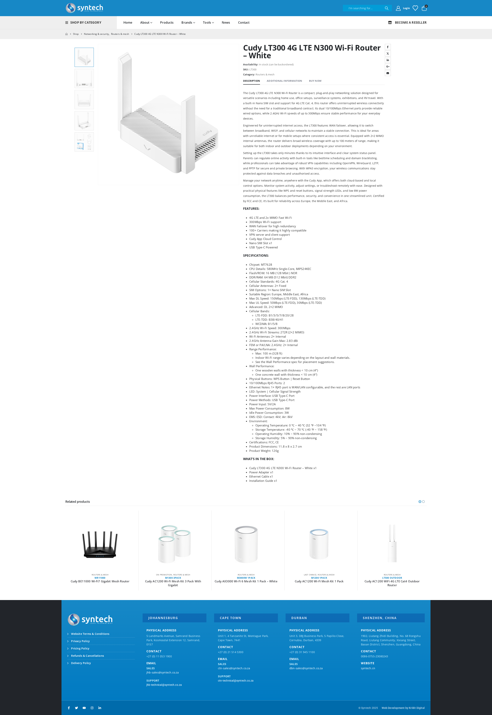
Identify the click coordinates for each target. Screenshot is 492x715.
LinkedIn (388, 60)
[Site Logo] (84, 8)
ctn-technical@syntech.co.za (235, 680)
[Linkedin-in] (99, 707)
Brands (186, 22)
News (226, 22)
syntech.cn (368, 668)
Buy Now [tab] (315, 80)
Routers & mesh (265, 74)
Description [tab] (251, 80)
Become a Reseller (410, 22)
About (145, 22)
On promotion (91, 574)
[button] (98, 114)
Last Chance (237, 574)
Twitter (388, 53)
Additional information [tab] (284, 80)
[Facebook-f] (68, 707)
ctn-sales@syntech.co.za (234, 668)
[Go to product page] (100, 544)
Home (127, 22)
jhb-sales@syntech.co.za (162, 672)
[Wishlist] (415, 8)
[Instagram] (92, 707)
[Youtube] (84, 707)
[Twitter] (76, 707)
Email (388, 73)
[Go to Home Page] (66, 34)
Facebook (388, 47)
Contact (244, 22)
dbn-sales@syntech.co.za (306, 668)
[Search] (386, 8)
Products (167, 22)
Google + (388, 66)
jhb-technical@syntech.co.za (164, 684)
